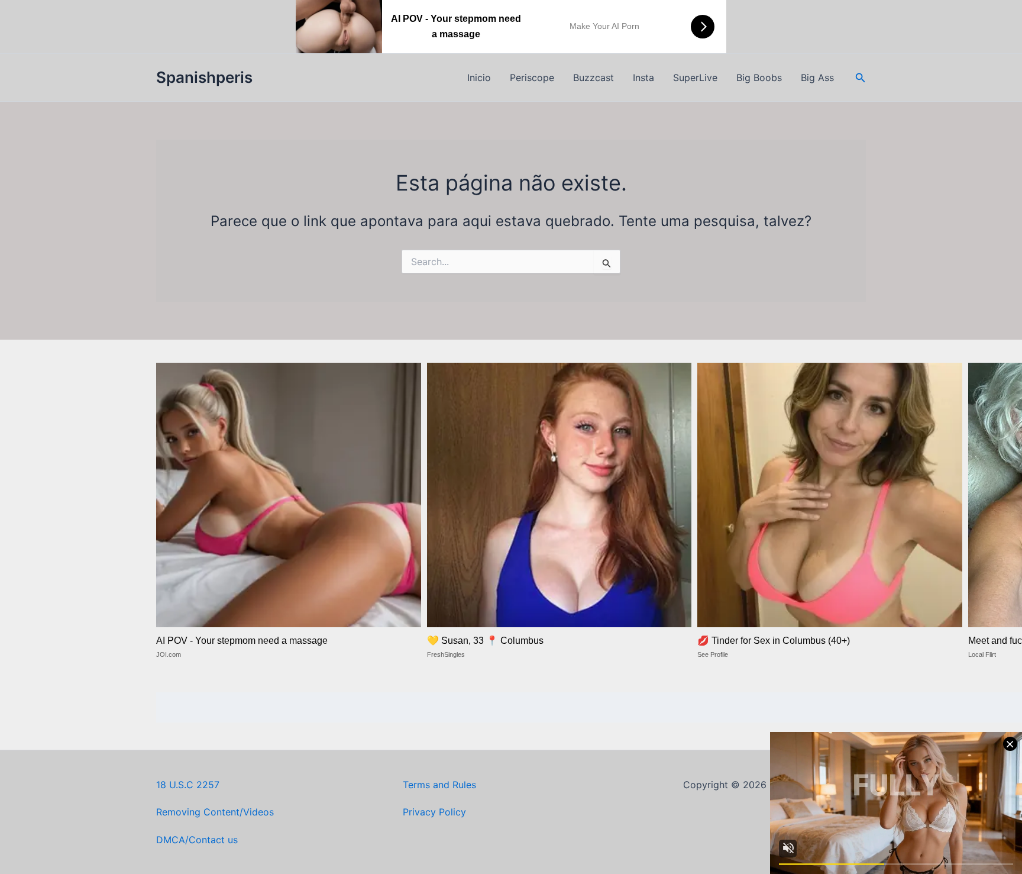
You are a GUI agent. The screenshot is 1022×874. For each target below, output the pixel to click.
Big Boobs (759, 77)
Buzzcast (593, 77)
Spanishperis (204, 77)
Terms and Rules (439, 785)
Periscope (532, 77)
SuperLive (695, 77)
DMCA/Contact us (197, 840)
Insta (643, 77)
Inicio (479, 77)
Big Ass (817, 77)
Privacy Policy (434, 812)
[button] (860, 77)
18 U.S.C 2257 (187, 785)
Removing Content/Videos (215, 812)
